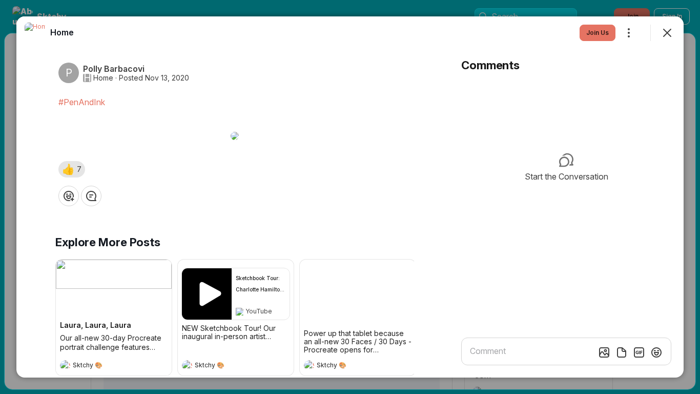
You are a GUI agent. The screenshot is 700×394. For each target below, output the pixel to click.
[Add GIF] (639, 352)
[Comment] (91, 196)
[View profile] (65, 365)
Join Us (597, 32)
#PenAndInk (81, 102)
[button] (71, 169)
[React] (68, 196)
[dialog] (350, 197)
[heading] (103, 366)
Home (103, 78)
